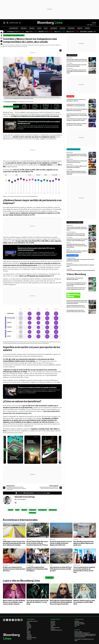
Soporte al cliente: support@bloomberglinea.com (85, 635)
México (28, 623)
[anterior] (4, 488)
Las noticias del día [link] (14, 28)
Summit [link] (39, 28)
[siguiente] (61, 488)
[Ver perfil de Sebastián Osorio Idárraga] (9, 500)
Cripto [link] (45, 28)
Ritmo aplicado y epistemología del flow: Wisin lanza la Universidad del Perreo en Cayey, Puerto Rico (61, 602)
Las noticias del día (42, 509)
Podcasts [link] (87, 28)
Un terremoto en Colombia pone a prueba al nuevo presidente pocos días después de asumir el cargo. (76, 284)
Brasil (28, 622)
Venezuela (29, 627)
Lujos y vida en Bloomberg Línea (21, 580)
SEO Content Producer (20, 499)
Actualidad (53, 625)
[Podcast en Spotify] (21, 620)
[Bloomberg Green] (81, 295)
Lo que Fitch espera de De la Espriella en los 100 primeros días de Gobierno (37, 569)
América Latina (32, 512)
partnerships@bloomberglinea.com (82, 633)
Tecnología (77, 625)
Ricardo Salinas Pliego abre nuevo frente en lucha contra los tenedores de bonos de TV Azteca (37, 543)
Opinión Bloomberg (72, 255)
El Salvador (29, 636)
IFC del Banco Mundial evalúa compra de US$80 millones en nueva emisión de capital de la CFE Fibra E (16, 488)
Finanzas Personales (55, 627)
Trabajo (17, 509)
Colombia (29, 626)
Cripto (52, 626)
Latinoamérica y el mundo (32, 621)
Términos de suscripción (80, 623)
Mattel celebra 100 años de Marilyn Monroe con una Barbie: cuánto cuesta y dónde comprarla (14, 602)
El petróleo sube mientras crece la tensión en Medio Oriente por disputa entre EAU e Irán (61, 543)
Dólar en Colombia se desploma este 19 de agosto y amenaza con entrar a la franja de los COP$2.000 (77, 173)
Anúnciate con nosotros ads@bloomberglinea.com (85, 634)
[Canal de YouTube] (10, 620)
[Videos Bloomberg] (81, 274)
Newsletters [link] (23, 28)
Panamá (28, 632)
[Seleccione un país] (19, 23)
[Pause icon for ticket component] (4, 31)
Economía (53, 621)
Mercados (53, 622)
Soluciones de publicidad (80, 636)
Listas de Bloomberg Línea (56, 630)
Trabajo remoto (33, 509)
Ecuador (29, 631)
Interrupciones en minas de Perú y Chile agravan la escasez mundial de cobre (61, 569)
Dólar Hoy (53, 623)
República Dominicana (31, 637)
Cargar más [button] (49, 577)
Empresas (11, 509)
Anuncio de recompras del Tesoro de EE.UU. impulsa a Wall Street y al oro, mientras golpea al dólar (77, 115)
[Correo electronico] (16, 503)
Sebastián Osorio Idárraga (11, 101)
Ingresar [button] (94, 22)
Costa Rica (29, 635)
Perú (28, 630)
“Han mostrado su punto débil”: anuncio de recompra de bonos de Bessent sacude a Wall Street (77, 229)
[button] (61, 50)
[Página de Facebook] (4, 620)
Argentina (29, 625)
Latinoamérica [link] (54, 28)
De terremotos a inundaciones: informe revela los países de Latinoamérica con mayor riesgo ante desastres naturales (77, 302)
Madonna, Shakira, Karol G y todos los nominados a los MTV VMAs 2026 (84, 602)
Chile (28, 628)
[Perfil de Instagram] (13, 620)
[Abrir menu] (4, 23)
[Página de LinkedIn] (16, 620)
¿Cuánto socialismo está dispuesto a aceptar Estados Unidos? (81, 270)
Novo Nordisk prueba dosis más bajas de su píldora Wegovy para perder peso (83, 543)
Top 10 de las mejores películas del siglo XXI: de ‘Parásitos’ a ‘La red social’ (37, 602)
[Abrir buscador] (7, 23)
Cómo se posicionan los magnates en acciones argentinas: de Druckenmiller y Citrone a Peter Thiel (84, 569)
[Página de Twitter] (7, 620)
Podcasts (53, 628)
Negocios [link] (80, 28)
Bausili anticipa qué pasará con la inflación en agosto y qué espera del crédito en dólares (49, 488)
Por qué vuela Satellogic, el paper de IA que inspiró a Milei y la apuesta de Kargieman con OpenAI (77, 71)
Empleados (24, 509)
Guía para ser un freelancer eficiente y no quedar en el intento (37, 387)
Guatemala (29, 639)
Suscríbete (77, 621)
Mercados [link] (32, 28)
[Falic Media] (87, 24)
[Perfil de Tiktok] (18, 620)
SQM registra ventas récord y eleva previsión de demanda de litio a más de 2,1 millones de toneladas (14, 543)
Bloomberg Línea (52, 509)
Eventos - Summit (78, 631)
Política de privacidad (79, 622)
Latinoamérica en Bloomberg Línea (13, 35)
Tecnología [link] (62, 28)
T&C (75, 626)
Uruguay (28, 633)
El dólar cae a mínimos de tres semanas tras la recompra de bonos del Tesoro (14, 569)
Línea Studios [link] (71, 28)
